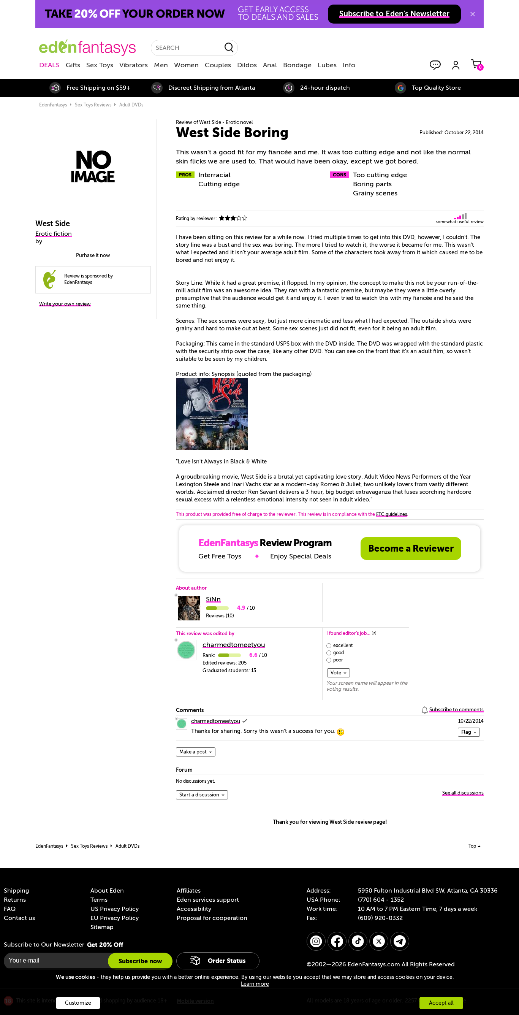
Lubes (327, 65)
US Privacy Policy (114, 909)
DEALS (49, 65)
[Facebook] (337, 941)
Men (161, 65)
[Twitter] (378, 941)
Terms (99, 899)
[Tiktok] (357, 941)
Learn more (255, 984)
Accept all (441, 1003)
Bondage (297, 65)
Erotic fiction (53, 233)
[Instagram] (316, 941)
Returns (15, 899)
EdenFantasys (53, 105)
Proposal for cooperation (212, 918)
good (338, 652)
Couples (218, 65)
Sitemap (102, 927)
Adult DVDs (131, 105)
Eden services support (208, 899)
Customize (78, 1003)
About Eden (107, 890)
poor (338, 660)
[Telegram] (399, 941)
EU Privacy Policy (114, 918)
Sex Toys (99, 65)
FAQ (10, 909)
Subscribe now (140, 961)
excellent (343, 645)
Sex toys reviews (93, 105)
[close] (473, 14)
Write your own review (65, 304)
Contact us (19, 918)
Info (349, 65)
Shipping (16, 890)
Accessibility (194, 909)
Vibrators (133, 65)
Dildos (247, 65)
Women (186, 65)
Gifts (73, 65)
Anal (270, 65)
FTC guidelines (391, 514)
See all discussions (463, 793)
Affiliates (189, 890)
